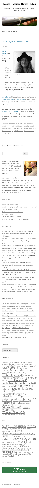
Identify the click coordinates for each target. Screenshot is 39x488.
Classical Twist (20, 99)
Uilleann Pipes (25, 403)
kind (24, 436)
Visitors (26, 408)
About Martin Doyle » (16, 192)
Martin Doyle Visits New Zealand (21, 306)
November (5, 131)
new (22, 444)
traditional (10, 451)
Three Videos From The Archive (11, 217)
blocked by (22, 470)
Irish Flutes (17, 380)
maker (7, 439)
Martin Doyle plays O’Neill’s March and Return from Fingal (19, 207)
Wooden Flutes (13, 412)
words (4, 456)
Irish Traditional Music (19, 383)
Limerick (25, 128)
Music (12, 126)
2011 (29, 126)
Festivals (30, 370)
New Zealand (7, 446)
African (12, 425)
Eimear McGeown (28, 429)
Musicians (18, 126)
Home (4, 146)
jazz (21, 128)
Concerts (19, 123)
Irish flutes (17, 166)
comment (12, 427)
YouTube (13, 456)
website (7, 454)
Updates (8, 404)
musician (6, 444)
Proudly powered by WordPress (11, 484)
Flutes (29, 375)
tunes (26, 452)
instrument (18, 434)
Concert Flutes (9, 366)
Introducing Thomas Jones (10, 204)
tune (20, 452)
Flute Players (13, 375)
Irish (4, 381)
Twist (15, 131)
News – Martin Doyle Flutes (19, 4)
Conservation (30, 366)
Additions (5, 363)
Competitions (29, 364)
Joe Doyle (17, 436)
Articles (6, 364)
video (30, 452)
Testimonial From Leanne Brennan (12, 212)
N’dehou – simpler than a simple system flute (15, 219)
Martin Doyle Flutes (18, 389)
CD (21, 364)
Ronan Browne (7, 401)
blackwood (27, 425)
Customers (23, 368)
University (20, 131)
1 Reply (4, 46)
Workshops (22, 414)
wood (16, 454)
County (7, 428)
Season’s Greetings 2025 (9, 209)
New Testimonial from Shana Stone (22, 318)
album (19, 425)
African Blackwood (19, 362)
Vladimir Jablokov (8, 99)
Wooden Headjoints (10, 414)
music (24, 442)
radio (26, 446)
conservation (31, 427)
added (5, 425)
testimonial (16, 450)
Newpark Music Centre (10, 111)
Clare (5, 427)
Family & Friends (28, 123)
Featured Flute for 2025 (9, 214)
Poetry (26, 397)
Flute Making (16, 372)
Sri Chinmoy (25, 401)
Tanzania (5, 450)
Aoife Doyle (6, 97)
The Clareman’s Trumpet (19, 337)
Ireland (30, 377)
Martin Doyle (6, 126)
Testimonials (11, 402)
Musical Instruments (14, 393)
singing (28, 448)
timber (25, 450)
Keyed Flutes (7, 386)
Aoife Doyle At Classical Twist (15, 41)
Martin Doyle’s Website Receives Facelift (23, 323)
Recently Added (26, 398)
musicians (15, 444)
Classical (8, 128)
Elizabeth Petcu (7, 431)
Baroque (15, 364)
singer (11, 131)
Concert (14, 128)
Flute (4, 373)
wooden (26, 454)
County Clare (10, 367)
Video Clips (12, 407)
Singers (16, 401)
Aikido (31, 363)
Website (8, 409)
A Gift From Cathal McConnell (20, 328)
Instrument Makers (13, 378)
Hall (18, 128)
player (19, 446)
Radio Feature (9, 399)
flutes (7, 433)
